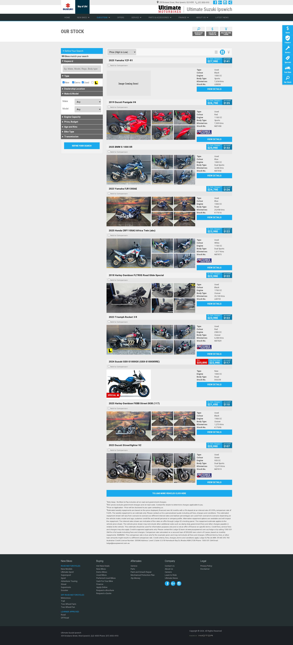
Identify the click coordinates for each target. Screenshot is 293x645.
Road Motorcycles (70, 566)
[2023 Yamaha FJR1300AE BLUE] (151, 211)
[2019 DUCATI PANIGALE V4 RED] (151, 125)
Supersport (66, 575)
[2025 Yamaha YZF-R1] (151, 83)
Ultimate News (171, 578)
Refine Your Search (72, 51)
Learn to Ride (171, 575)
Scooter (64, 590)
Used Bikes (101, 575)
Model (66, 108)
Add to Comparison (119, 65)
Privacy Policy (206, 566)
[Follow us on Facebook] (215, 2)
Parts (133, 569)
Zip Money (135, 578)
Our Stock (102, 17)
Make (65, 101)
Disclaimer (205, 569)
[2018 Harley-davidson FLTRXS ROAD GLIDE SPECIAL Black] (151, 298)
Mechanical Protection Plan (143, 575)
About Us (201, 17)
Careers (168, 572)
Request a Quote (103, 593)
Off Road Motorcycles (72, 595)
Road (63, 614)
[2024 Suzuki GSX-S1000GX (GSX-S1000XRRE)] (151, 384)
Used (86, 82)
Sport (63, 578)
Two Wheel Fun (68, 607)
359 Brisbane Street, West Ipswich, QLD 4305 (176, 2)
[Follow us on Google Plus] (220, 2)
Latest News (222, 17)
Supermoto (66, 587)
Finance (182, 17)
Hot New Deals (103, 566)
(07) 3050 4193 (203, 2)
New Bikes (82, 17)
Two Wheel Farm (68, 604)
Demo (77, 82)
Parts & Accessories (159, 17)
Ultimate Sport (67, 572)
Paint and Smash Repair (141, 572)
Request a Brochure (105, 590)
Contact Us (170, 566)
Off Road (65, 617)
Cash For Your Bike (104, 581)
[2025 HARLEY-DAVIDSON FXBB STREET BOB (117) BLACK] (151, 426)
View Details (214, 89)
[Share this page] (229, 2)
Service (135, 17)
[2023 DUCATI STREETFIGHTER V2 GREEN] (151, 468)
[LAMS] (96, 82)
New (67, 82)
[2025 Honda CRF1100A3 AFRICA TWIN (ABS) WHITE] (151, 253)
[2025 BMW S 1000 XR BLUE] (151, 169)
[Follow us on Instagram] (225, 2)
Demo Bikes (101, 572)
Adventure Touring (69, 581)
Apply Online (101, 587)
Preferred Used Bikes (106, 578)
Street (63, 584)
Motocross (66, 598)
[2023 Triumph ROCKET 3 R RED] (151, 339)
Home (67, 17)
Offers (120, 17)
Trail (63, 601)
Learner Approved (70, 611)
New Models (66, 569)
